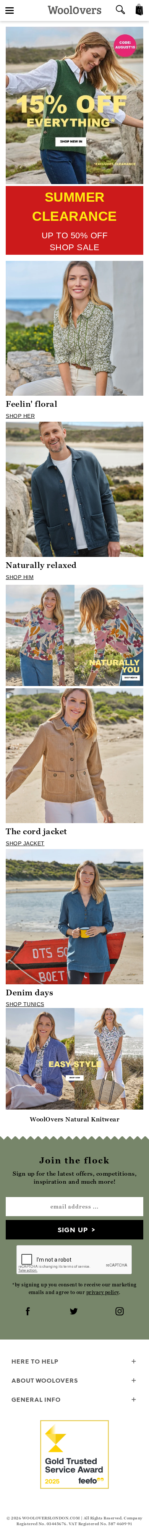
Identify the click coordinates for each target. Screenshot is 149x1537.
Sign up (73, 1229)
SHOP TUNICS (25, 1004)
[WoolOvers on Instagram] (120, 1312)
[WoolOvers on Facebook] (28, 1312)
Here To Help (34, 1361)
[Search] (120, 10)
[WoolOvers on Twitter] (74, 1312)
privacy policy (102, 1292)
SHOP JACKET (25, 843)
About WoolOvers (44, 1380)
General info (36, 1399)
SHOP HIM (20, 577)
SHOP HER (20, 416)
